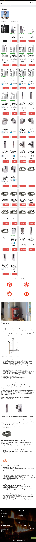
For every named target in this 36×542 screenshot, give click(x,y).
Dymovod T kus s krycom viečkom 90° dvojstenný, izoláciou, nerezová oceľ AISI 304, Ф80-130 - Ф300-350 (5, 177)
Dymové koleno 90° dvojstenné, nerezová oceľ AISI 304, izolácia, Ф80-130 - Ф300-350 (22, 129)
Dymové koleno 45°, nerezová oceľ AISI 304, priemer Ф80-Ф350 (14, 128)
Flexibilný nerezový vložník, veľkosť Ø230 (22, 219)
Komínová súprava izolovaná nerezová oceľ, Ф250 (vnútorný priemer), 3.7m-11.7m (22, 80)
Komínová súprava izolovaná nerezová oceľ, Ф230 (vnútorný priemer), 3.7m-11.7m (14, 80)
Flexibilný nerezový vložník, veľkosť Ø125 (5, 200)
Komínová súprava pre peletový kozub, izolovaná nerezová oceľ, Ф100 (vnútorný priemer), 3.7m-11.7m (5, 103)
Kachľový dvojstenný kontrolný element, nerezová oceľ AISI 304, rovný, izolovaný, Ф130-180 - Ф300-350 (13, 239)
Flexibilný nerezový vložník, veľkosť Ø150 (22, 200)
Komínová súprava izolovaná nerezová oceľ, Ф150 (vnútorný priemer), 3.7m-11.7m (22, 56)
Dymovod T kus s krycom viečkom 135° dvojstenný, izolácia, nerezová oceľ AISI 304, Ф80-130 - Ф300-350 (22, 152)
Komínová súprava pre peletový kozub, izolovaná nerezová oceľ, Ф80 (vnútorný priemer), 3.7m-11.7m (13, 103)
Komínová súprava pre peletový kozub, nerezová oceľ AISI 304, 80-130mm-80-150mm (5, 56)
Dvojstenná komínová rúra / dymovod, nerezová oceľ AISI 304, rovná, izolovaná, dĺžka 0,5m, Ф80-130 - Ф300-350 (31, 104)
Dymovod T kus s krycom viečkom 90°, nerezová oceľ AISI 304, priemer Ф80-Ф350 (13, 177)
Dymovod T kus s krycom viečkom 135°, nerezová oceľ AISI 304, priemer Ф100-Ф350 (31, 152)
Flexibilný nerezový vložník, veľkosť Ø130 (13, 200)
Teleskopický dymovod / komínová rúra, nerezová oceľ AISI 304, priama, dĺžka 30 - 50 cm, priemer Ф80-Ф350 (5, 265)
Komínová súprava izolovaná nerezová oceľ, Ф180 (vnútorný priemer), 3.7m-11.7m (31, 56)
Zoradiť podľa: (3, 21)
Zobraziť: (14, 21)
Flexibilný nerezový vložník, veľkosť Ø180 (5, 219)
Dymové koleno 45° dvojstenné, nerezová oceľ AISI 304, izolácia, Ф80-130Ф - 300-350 (5, 129)
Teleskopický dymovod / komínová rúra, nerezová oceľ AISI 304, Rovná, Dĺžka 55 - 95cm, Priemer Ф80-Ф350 (13, 265)
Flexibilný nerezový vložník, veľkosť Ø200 (13, 219)
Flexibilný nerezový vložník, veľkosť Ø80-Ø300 (22, 176)
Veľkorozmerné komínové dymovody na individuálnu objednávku (5, 36)
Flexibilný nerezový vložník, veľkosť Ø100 (31, 176)
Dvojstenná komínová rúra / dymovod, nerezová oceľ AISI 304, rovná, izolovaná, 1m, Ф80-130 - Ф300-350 (22, 103)
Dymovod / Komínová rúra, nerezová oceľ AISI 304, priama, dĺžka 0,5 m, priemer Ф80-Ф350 (5, 152)
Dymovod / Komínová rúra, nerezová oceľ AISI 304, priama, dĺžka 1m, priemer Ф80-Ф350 (13, 152)
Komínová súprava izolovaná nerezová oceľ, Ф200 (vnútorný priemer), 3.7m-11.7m (5, 80)
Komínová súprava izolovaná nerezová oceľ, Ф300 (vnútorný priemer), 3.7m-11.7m (31, 80)
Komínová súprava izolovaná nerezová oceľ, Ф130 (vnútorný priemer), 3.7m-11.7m (13, 56)
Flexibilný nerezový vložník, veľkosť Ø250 (31, 219)
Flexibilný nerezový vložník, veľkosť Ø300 (5, 238)
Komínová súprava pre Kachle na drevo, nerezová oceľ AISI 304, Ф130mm (14, 36)
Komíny (4, 5)
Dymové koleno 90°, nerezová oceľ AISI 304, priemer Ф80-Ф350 (31, 128)
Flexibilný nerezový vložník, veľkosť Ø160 (31, 200)
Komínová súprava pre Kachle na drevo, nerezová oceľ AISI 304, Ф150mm (22, 36)
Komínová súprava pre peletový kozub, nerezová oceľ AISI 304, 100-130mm (31, 36)
